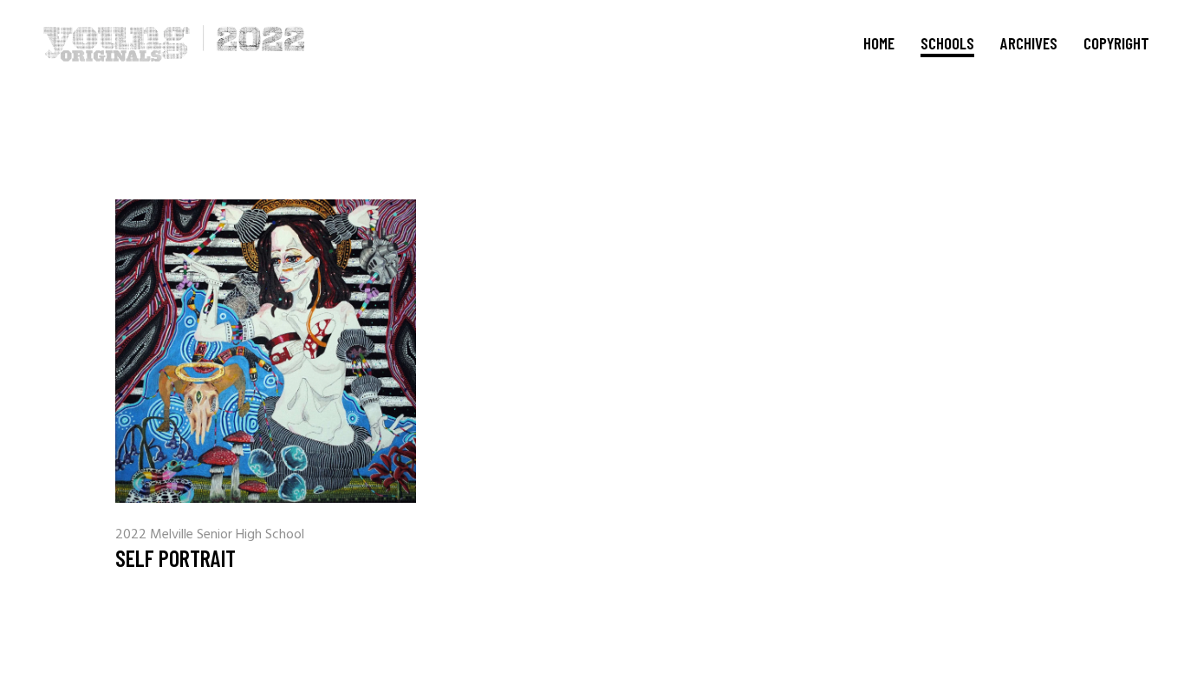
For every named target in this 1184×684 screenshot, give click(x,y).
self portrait (175, 557)
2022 (132, 535)
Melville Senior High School (227, 535)
